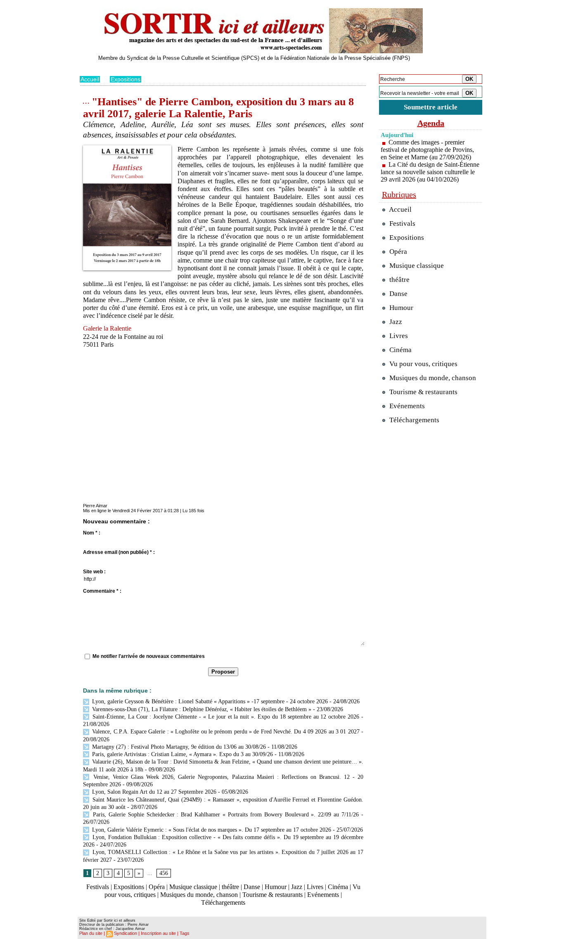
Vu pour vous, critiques (422, 364)
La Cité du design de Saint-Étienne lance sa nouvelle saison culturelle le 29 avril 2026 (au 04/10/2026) (430, 172)
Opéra (157, 886)
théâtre (230, 886)
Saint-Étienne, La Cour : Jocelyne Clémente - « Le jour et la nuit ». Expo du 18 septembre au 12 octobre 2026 (224, 717)
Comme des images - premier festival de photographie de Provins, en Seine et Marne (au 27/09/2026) (427, 150)
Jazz (296, 886)
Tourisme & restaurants (272, 894)
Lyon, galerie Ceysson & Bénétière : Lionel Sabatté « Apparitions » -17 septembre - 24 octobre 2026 (209, 701)
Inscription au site (158, 933)
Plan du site (90, 933)
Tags (185, 933)
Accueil (90, 79)
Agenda (430, 123)
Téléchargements (223, 902)
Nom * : (91, 533)
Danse (252, 886)
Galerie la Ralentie (107, 328)
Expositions (125, 79)
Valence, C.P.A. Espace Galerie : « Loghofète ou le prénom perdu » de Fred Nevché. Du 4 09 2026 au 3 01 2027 (225, 731)
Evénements (323, 894)
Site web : (94, 572)
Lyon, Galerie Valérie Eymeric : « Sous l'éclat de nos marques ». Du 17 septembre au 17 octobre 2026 (210, 830)
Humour (276, 886)
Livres (315, 886)
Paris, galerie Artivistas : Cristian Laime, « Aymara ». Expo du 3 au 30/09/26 (181, 754)
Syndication (125, 933)
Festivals (97, 886)
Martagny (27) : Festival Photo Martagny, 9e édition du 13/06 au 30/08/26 (178, 747)
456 (163, 873)
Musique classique (193, 886)
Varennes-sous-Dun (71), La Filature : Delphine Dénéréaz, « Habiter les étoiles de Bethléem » (200, 709)
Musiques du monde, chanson (199, 894)
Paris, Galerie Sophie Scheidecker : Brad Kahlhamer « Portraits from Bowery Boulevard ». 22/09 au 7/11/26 (224, 814)
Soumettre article (430, 107)
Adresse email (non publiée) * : (119, 552)
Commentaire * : (102, 591)
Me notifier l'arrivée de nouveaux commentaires (148, 656)
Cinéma (338, 886)
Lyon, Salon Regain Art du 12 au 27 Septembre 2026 (153, 792)
